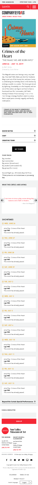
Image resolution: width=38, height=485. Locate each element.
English (24, 482)
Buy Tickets (19, 149)
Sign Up (19, 421)
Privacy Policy (19, 479)
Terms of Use (24, 475)
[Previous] (2, 200)
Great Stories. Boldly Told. (12, 16)
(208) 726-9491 (6, 447)
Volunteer (12, 475)
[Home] (6, 7)
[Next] (36, 200)
